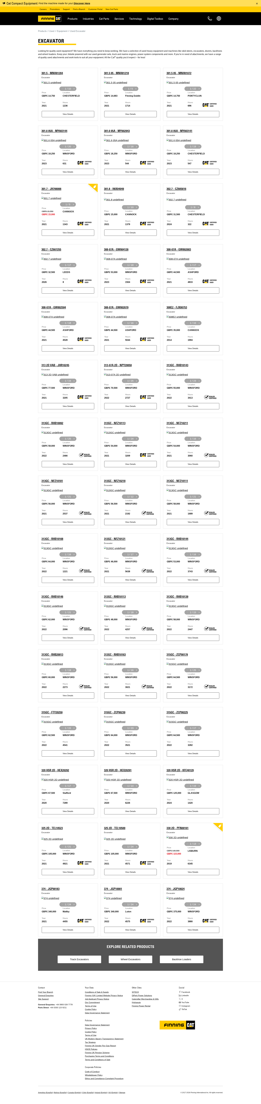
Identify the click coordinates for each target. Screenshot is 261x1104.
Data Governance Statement (97, 1013)
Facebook (185, 992)
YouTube (185, 1002)
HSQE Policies (91, 1049)
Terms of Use (90, 1006)
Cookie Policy (91, 1009)
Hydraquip (136, 1002)
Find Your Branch (45, 992)
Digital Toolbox (155, 18)
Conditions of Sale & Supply (97, 992)
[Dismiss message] (257, 3)
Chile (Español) (88, 1093)
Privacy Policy (91, 1028)
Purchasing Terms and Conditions (99, 1056)
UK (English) (113, 1093)
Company (173, 18)
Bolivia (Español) (60, 1093)
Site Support (43, 999)
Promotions (55, 9)
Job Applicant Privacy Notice (97, 999)
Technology (135, 18)
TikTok (184, 1009)
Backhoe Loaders (181, 959)
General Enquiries (46, 995)
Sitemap (122, 1093)
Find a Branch (79, 9)
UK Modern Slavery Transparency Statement (104, 1039)
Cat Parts (104, 18)
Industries (88, 18)
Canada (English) (74, 1093)
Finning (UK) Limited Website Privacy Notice (104, 995)
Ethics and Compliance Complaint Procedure (104, 1078)
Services (119, 18)
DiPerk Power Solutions (142, 995)
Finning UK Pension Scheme (97, 1052)
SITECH (135, 992)
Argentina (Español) (45, 1093)
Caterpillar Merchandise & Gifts (145, 999)
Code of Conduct (92, 1071)
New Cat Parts (112, 9)
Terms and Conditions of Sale (97, 1060)
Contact (210, 18)
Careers (43, 9)
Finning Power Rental (141, 1006)
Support (66, 9)
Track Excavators (79, 959)
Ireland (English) (101, 1093)
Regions (219, 18)
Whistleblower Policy (93, 1075)
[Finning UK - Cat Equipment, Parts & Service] (49, 19)
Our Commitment (92, 1002)
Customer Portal (95, 9)
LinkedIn (185, 995)
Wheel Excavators (130, 959)
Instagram (185, 1006)
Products (72, 18)
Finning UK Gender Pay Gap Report (100, 1046)
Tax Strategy (90, 1042)
